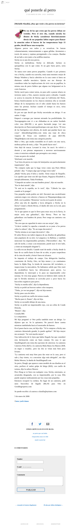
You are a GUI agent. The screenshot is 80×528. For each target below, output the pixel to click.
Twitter (40, 424)
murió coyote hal (40, 440)
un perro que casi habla (40, 433)
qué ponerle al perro (40, 10)
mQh (7, 2)
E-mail (24, 467)
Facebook (32, 424)
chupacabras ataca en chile (40, 436)
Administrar (55, 524)
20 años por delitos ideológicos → (53, 505)
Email (48, 424)
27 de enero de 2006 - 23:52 (36, 14)
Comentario (21, 475)
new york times (22, 401)
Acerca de (24, 524)
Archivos (40, 524)
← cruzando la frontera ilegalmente (25, 505)
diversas (50, 14)
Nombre (19, 459)
